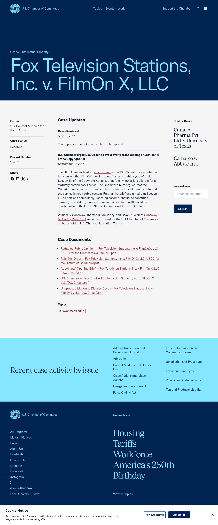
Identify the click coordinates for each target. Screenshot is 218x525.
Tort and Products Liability (183, 389)
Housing (128, 433)
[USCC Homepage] (34, 414)
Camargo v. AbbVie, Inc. (186, 161)
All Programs (19, 432)
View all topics (123, 494)
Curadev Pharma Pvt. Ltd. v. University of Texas (190, 138)
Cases (14, 52)
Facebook (17, 471)
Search (183, 209)
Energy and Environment (129, 386)
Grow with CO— (21, 488)
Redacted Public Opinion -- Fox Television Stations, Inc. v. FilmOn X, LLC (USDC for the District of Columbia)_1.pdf (109, 251)
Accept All (179, 514)
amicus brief (102, 172)
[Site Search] (198, 8)
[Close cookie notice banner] (212, 514)
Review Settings (155, 514)
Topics (97, 8)
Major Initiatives (21, 437)
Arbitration (120, 359)
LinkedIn (16, 466)
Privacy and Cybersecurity (183, 380)
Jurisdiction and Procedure (184, 362)
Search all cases (182, 186)
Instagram (17, 477)
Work (121, 8)
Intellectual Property (35, 52)
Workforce (132, 454)
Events (109, 8)
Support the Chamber (176, 8)
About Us (16, 449)
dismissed (100, 144)
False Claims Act (124, 392)
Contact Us (17, 460)
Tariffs (125, 443)
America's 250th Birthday (143, 470)
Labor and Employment (181, 371)
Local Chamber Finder (25, 494)
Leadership (17, 454)
